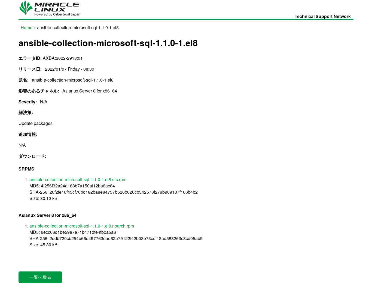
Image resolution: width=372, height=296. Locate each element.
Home (26, 27)
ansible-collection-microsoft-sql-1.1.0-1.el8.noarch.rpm (81, 226)
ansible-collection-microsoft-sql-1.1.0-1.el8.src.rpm (77, 179)
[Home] (52, 16)
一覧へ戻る (40, 277)
